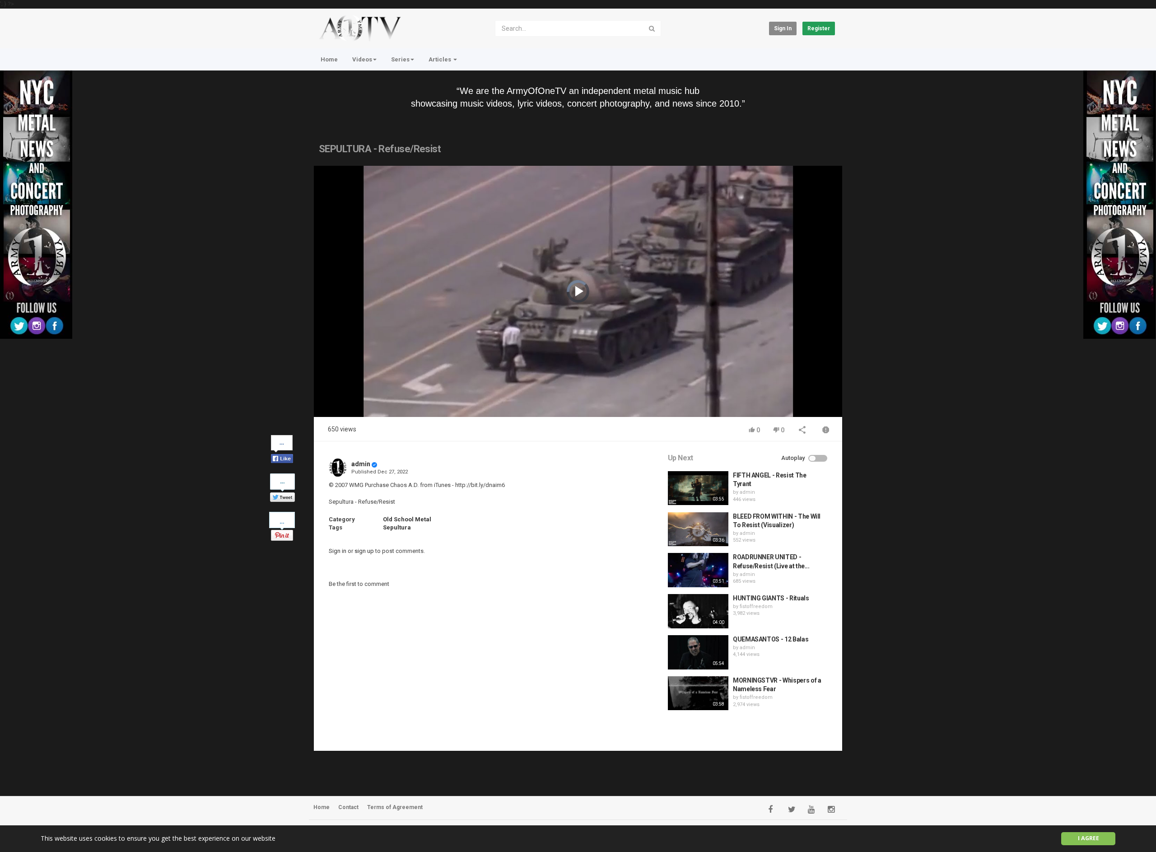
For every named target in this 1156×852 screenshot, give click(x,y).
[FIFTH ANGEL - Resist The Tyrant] (698, 488)
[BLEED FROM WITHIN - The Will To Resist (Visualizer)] (698, 529)
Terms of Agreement (395, 807)
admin (360, 464)
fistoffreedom (756, 606)
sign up (364, 551)
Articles (440, 59)
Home (329, 59)
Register (818, 28)
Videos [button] (362, 59)
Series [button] (400, 59)
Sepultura (397, 527)
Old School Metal (407, 519)
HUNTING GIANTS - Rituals (771, 598)
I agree (1088, 838)
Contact (348, 807)
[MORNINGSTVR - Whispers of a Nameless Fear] (698, 693)
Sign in (783, 28)
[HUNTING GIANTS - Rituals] (698, 611)
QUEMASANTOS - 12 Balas (770, 639)
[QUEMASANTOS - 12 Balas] (698, 652)
